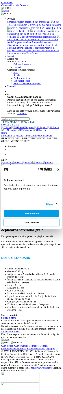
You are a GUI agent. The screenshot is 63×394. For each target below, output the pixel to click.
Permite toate (31, 213)
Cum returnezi (21, 345)
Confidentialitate (10, 348)
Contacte (24, 5)
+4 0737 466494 (9, 122)
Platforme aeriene (21, 78)
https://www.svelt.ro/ (41, 367)
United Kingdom (25, 127)
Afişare (49, 204)
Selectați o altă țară (10, 124)
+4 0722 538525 (27, 122)
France (56, 127)
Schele (16, 75)
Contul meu (7, 2)
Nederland (12, 130)
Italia (8, 127)
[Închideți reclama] (58, 169)
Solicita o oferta (8, 318)
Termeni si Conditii (38, 345)
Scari (15, 72)
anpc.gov (50, 348)
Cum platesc (7, 345)
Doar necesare (31, 222)
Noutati (11, 56)
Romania (28, 130)
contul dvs (22, 113)
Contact (22, 348)
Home (4, 133)
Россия (42, 130)
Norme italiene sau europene (27, 83)
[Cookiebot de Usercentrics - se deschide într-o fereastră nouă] (39, 169)
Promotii (11, 86)
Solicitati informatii (10, 331)
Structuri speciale (21, 80)
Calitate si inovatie (10, 5)
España (43, 127)
